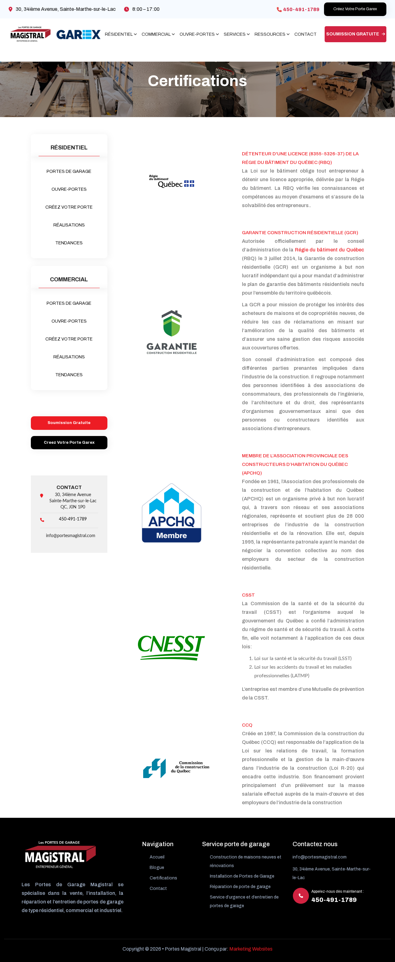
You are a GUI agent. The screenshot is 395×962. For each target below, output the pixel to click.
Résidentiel (119, 34)
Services (235, 34)
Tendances (69, 243)
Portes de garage (69, 171)
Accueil (157, 857)
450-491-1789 (301, 9)
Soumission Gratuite (353, 34)
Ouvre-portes (197, 34)
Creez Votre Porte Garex (69, 442)
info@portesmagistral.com (70, 536)
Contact (305, 34)
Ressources (270, 34)
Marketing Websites (250, 949)
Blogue (157, 867)
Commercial (156, 34)
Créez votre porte (69, 207)
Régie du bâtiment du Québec (329, 249)
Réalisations (69, 225)
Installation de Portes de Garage (242, 876)
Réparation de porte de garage (240, 886)
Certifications (163, 878)
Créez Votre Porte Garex (355, 9)
